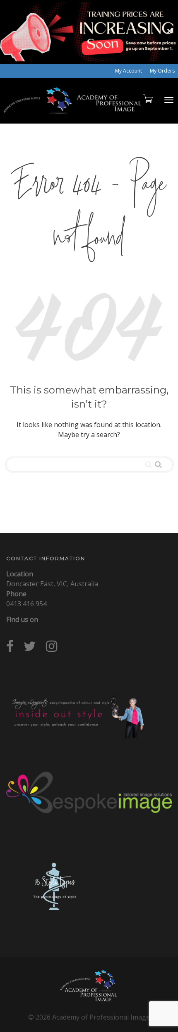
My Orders (162, 70)
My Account (128, 70)
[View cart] (147, 98)
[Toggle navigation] (169, 100)
